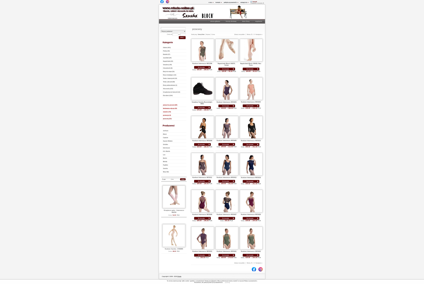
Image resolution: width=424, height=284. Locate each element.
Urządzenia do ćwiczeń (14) (171, 92)
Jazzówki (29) (167, 58)
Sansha (165, 168)
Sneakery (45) (167, 64)
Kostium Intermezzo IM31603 (226, 102)
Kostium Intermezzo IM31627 (226, 214)
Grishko (165, 144)
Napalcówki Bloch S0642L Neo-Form (250, 64)
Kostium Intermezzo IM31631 (202, 251)
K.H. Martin (166, 151)
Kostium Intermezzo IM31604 (251, 102)
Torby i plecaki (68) (169, 82)
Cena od (169, 34)
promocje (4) (167, 115)
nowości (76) (167, 112)
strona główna (215, 21)
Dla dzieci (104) (168, 95)
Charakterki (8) (167, 68)
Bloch (165, 134)
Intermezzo (166, 148)
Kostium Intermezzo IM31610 (251, 140)
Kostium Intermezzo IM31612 (226, 177)
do (179, 34)
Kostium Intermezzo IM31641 (226, 251)
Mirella (165, 161)
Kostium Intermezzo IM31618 (251, 177)
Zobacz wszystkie (239, 34)
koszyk (255, 1)
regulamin (258, 21)
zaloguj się (243, 2)
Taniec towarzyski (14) (170, 78)
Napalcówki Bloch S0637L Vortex (226, 64)
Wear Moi (166, 172)
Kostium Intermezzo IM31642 (251, 251)
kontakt (218, 2)
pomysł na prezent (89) (170, 105)
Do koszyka (201, 67)
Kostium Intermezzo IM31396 (202, 63)
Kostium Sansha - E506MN (174, 249)
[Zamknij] (227, 282)
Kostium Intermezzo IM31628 (251, 214)
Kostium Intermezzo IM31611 (202, 177)
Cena (213, 34)
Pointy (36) (166, 51)
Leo (164, 154)
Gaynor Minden (167, 141)
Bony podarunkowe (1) (170, 85)
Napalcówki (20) (168, 61)
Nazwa (208, 34)
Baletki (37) (166, 54)
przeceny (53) (167, 118)
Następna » (259, 34)
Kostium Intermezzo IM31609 (226, 140)
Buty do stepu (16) (168, 71)
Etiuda (179, 276)
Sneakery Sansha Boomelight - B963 (202, 103)
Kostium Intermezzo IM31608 (202, 140)
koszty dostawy (231, 21)
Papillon (165, 165)
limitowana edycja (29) (170, 108)
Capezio (165, 137)
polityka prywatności (230, 2)
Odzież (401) (167, 47)
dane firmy (246, 21)
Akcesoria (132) (168, 88)
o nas (210, 2)
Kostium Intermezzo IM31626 (202, 214)
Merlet (165, 158)
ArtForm (165, 131)
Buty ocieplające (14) (169, 75)
